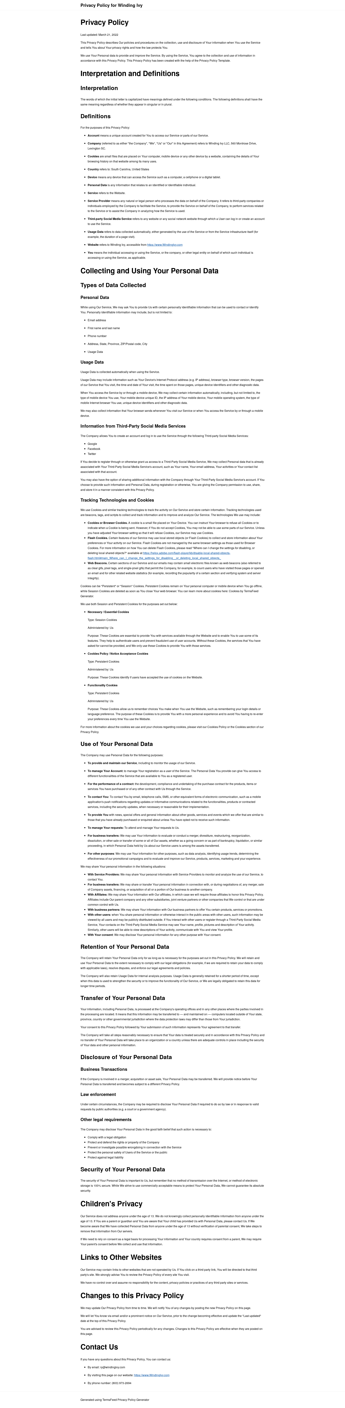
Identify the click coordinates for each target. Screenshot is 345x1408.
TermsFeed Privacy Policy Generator (125, 1400)
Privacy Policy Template (214, 60)
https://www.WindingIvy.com (165, 245)
